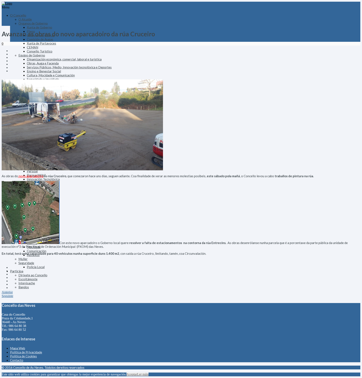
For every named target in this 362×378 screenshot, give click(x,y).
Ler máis (143, 374)
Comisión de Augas (40, 39)
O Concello (18, 15)
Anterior (7, 292)
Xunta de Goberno (39, 27)
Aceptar (132, 374)
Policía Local (36, 267)
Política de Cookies (23, 356)
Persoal (32, 171)
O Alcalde (25, 19)
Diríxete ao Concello (32, 275)
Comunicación (36, 251)
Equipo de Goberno (31, 55)
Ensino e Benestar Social (44, 71)
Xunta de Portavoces (41, 43)
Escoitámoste (27, 279)
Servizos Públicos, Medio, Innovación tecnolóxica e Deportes (69, 67)
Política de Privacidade (26, 352)
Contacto (16, 360)
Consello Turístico (39, 51)
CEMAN (32, 47)
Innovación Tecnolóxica (43, 179)
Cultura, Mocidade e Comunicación (51, 75)
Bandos (23, 287)
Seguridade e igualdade (43, 79)
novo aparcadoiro (30, 176)
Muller (23, 259)
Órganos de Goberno (33, 23)
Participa (16, 271)
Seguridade (26, 263)
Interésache (26, 283)
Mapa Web (17, 348)
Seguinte (7, 296)
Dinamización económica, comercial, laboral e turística (64, 59)
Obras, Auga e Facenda (43, 63)
